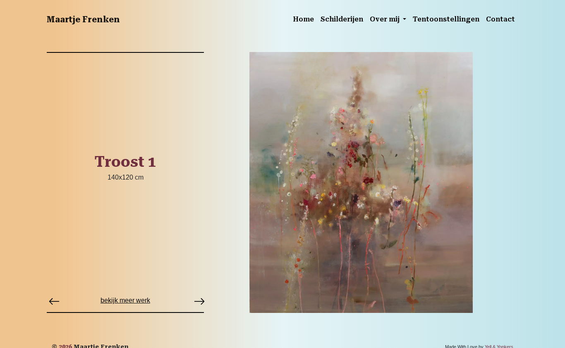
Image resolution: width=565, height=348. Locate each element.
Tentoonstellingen (446, 19)
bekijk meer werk (125, 300)
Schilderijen (342, 19)
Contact (500, 19)
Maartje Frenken (83, 19)
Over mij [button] (385, 19)
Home (303, 19)
